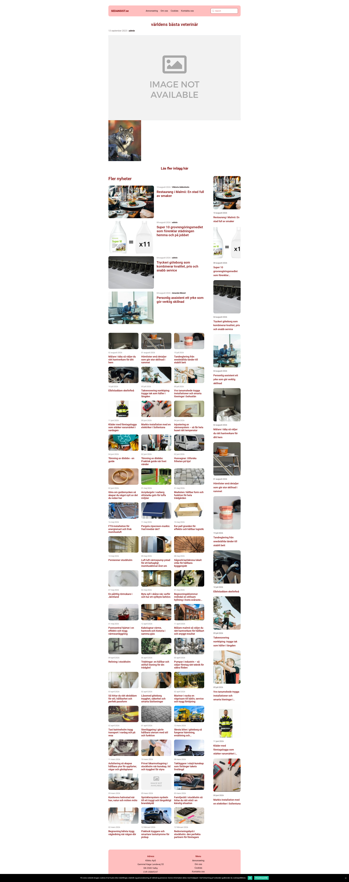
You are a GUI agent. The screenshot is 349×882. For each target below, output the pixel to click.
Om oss (164, 11)
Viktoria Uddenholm (180, 187)
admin (132, 30)
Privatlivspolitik (261, 878)
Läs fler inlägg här (174, 168)
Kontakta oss (187, 11)
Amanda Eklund (179, 293)
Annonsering (152, 11)
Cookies (174, 11)
